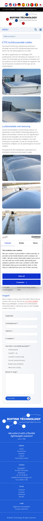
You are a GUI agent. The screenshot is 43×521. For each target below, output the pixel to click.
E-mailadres (10, 338)
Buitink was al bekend (15, 364)
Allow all (21, 276)
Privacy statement (21, 509)
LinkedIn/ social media (16, 357)
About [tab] (35, 243)
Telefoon (9, 331)
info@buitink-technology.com (26, 9)
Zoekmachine (13, 350)
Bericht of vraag (11, 372)
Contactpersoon (11, 323)
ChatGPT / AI (12, 353)
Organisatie (9, 316)
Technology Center (21, 458)
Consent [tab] (8, 243)
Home (21, 449)
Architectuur (21, 451)
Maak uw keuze (10, 36)
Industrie (21, 454)
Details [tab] (21, 243)
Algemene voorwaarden (21, 507)
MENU (5, 29)
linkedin (21, 497)
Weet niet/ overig (14, 368)
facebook (21, 494)
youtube (21, 492)
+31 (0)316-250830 (8, 9)
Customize (20, 282)
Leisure (21, 456)
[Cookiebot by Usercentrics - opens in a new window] (31, 237)
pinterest (21, 490)
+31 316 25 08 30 (21, 475)
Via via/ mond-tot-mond (16, 360)
